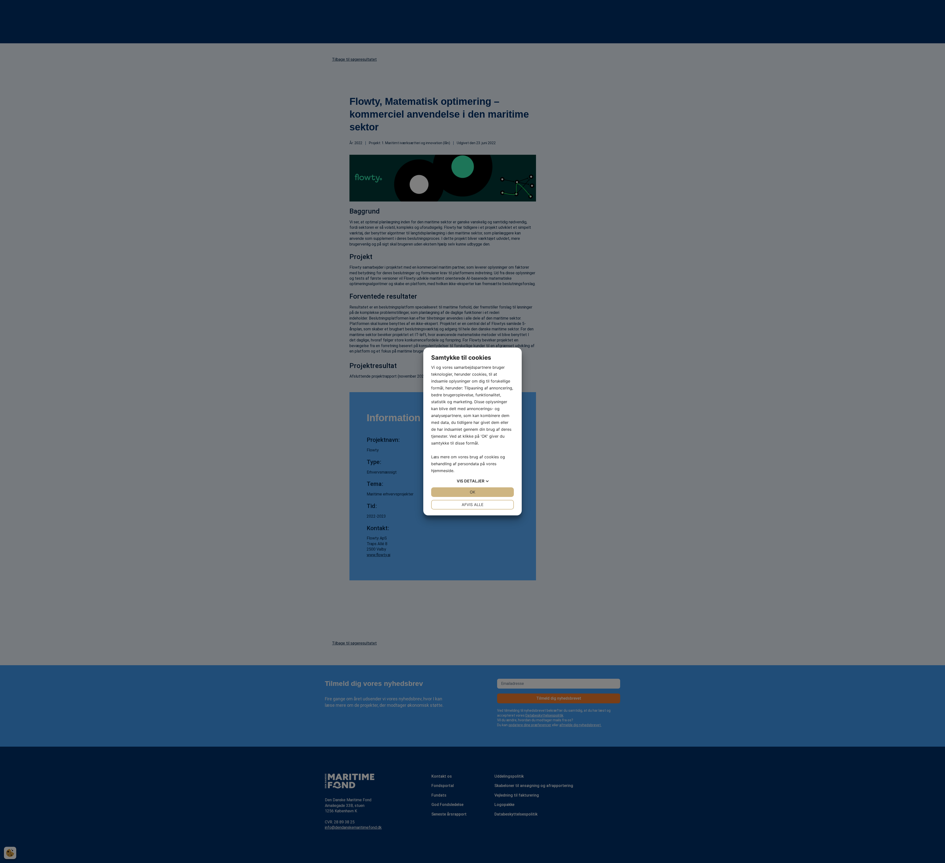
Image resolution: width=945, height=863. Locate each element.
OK (472, 492)
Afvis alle (473, 504)
